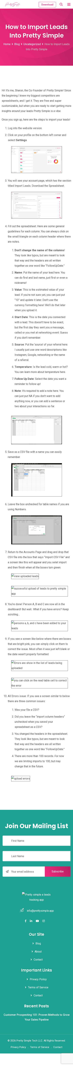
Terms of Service (38, 987)
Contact (38, 959)
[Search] (61, 4)
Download (47, 4)
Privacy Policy (38, 979)
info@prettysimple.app (40, 911)
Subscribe (58, 871)
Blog (38, 943)
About (38, 951)
